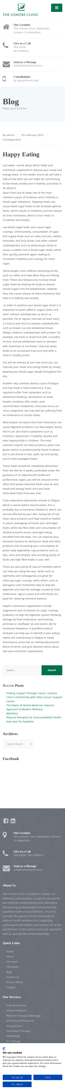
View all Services (16, 1005)
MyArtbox (12, 713)
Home (9, 951)
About (10, 956)
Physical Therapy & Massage (23, 1015)
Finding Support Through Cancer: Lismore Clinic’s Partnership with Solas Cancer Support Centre (34, 697)
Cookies (11, 987)
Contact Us (12, 977)
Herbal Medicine (16, 1010)
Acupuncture (14, 1026)
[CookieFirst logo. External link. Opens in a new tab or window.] (4, 1048)
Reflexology (13, 1036)
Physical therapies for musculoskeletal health (33, 717)
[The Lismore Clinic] (20, 9)
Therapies (12, 966)
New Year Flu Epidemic (20, 721)
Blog (9, 972)
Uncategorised (12, 139)
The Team (12, 961)
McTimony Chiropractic (20, 1020)
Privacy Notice (14, 982)
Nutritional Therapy (18, 1031)
